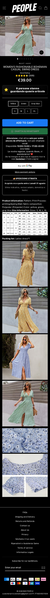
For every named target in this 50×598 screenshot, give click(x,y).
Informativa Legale (25, 552)
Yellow (13, 104)
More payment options (25, 172)
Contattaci (20, 159)
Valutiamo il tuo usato (25, 539)
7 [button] (30, 59)
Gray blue (35, 104)
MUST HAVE (25, 63)
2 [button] (20, 59)
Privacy (25, 534)
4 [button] (24, 59)
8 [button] (33, 59)
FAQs (25, 512)
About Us (25, 530)
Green (23, 104)
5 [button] (26, 59)
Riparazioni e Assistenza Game (25, 543)
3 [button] (22, 59)
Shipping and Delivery (25, 517)
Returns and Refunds (25, 521)
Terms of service (25, 548)
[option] (25, 36)
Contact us (25, 526)
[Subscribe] (43, 567)
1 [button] (17, 59)
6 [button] (28, 59)
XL (34, 111)
